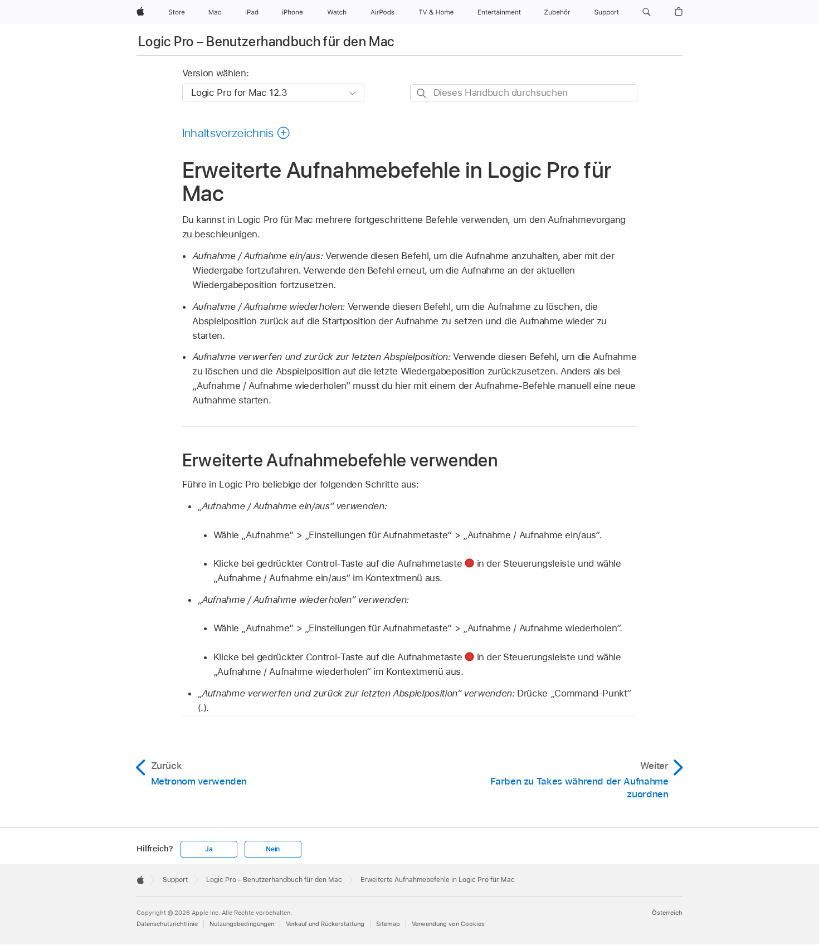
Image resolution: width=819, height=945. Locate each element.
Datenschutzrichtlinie (167, 924)
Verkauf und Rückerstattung (325, 924)
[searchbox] (523, 92)
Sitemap (388, 924)
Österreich (667, 913)
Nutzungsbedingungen (241, 924)
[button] (646, 12)
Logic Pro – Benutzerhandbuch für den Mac (266, 41)
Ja (209, 849)
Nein (273, 849)
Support (175, 880)
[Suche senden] (422, 93)
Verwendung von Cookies (448, 924)
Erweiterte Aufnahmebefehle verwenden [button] (340, 460)
